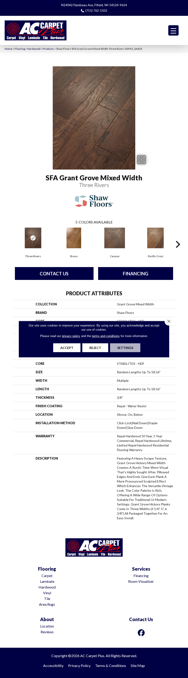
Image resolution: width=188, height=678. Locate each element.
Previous (10, 237)
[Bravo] (73, 237)
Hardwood (33, 48)
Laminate (47, 581)
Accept (66, 347)
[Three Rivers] (33, 237)
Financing (135, 273)
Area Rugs (47, 604)
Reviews (47, 632)
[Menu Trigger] (173, 30)
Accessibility (53, 665)
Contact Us (54, 273)
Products (48, 48)
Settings (125, 347)
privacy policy (71, 336)
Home (8, 48)
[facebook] (141, 632)
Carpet (47, 575)
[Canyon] (114, 237)
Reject (95, 347)
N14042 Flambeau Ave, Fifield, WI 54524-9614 (94, 5)
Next (177, 237)
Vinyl (47, 593)
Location (47, 626)
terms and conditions (106, 336)
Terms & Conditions (110, 665)
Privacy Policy (79, 665)
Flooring (20, 48)
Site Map (138, 665)
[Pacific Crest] (155, 237)
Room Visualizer (141, 581)
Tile (47, 598)
